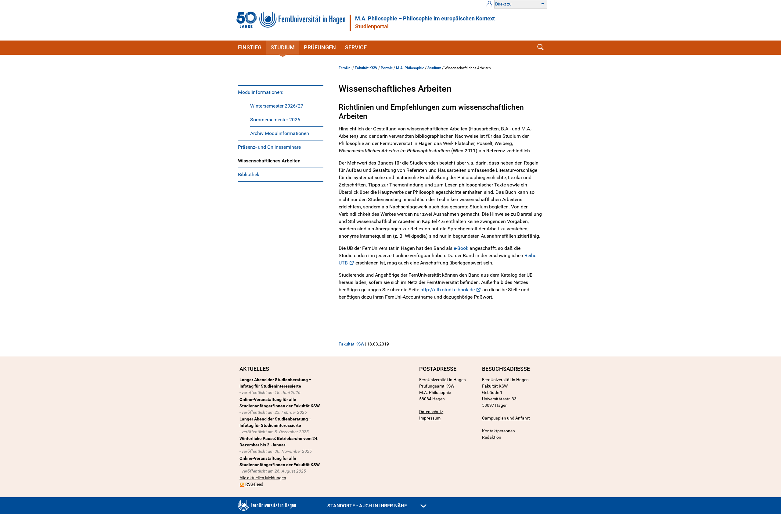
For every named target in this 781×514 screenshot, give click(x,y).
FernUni (345, 68)
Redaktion (491, 437)
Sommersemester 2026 (275, 119)
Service (356, 47)
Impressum (430, 418)
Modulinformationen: (260, 92)
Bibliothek (248, 174)
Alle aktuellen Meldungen (262, 477)
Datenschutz (431, 411)
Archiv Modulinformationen (279, 133)
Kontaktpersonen (498, 430)
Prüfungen (320, 47)
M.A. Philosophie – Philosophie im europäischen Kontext (425, 19)
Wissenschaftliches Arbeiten (269, 161)
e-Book (461, 248)
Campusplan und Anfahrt (506, 418)
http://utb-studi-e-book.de (447, 289)
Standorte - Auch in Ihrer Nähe (367, 506)
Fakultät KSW (366, 68)
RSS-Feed (254, 484)
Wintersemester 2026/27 (276, 106)
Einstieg (249, 47)
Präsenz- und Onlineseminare (269, 147)
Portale (387, 68)
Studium (283, 47)
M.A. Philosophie (410, 68)
